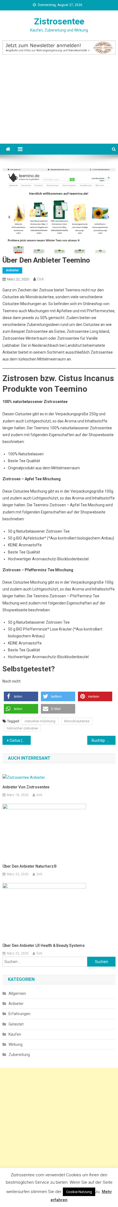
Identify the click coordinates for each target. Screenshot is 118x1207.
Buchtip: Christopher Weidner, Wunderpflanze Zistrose (104, 740)
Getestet (16, 1024)
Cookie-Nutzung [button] (79, 1192)
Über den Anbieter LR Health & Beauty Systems (43, 945)
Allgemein (17, 993)
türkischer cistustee (22, 728)
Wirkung (16, 1044)
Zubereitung (19, 1054)
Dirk (40, 279)
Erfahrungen (19, 1014)
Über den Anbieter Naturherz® (29, 866)
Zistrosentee (59, 21)
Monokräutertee (76, 721)
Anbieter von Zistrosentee (25, 787)
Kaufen (15, 1034)
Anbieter (12, 270)
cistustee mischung (39, 721)
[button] (21, 696)
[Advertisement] (59, 106)
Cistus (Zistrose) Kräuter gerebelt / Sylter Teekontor (20, 740)
